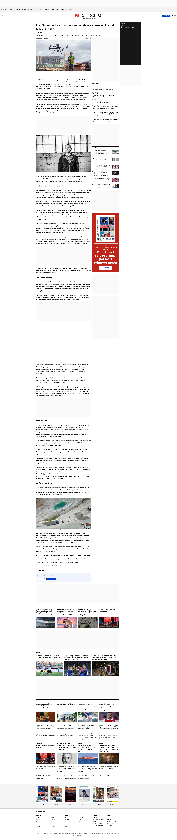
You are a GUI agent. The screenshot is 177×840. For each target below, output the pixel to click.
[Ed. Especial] (84, 802)
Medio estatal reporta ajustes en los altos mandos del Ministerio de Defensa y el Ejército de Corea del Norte (105, 114)
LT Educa (70, 9)
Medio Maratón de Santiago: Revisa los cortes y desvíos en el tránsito (102, 179)
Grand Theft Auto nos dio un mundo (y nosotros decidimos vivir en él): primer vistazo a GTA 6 (66, 612)
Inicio (2, 9)
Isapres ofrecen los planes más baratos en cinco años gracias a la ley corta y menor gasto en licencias (66, 726)
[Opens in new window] (70, 802)
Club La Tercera (54, 9)
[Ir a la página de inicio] (88, 16)
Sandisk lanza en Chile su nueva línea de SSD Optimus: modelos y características (45, 777)
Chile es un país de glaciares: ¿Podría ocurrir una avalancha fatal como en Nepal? (87, 612)
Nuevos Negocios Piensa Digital (55, 565)
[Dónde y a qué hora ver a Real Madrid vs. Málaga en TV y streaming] (115, 167)
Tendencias (81, 702)
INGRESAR (173, 15)
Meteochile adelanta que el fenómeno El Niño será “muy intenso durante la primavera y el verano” (45, 612)
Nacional (12, 9)
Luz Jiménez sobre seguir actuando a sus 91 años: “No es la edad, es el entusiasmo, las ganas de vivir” (109, 748)
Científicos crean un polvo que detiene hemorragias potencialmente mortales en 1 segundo (88, 726)
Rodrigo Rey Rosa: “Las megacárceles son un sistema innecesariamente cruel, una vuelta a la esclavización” (66, 777)
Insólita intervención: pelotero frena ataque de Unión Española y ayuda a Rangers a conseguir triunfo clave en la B (108, 736)
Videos (41, 9)
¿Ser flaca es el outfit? (105, 775)
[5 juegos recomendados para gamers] (109, 622)
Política (7, 9)
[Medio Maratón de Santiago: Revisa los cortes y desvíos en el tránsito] (115, 180)
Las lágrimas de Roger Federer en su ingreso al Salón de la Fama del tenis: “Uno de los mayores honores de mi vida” (109, 727)
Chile (37, 702)
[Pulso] (56, 802)
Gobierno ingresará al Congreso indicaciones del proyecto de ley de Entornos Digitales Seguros (105, 120)
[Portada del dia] (105, 241)
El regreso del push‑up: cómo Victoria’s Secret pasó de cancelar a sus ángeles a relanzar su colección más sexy (87, 736)
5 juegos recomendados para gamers (107, 610)
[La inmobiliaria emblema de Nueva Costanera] (67, 717)
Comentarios (46, 75)
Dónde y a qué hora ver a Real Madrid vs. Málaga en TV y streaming (102, 166)
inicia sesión (42, 579)
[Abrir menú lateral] (2, 16)
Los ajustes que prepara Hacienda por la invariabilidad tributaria (66, 734)
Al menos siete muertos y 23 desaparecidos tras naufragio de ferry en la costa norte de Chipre (105, 89)
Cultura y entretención (63, 743)
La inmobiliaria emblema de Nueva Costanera (66, 705)
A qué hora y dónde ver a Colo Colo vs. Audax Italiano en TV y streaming (49, 656)
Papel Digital (63, 9)
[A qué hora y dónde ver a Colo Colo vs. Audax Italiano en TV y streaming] (49, 668)
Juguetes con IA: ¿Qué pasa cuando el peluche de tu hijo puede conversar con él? (108, 768)
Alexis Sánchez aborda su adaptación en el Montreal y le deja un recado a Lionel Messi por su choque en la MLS (102, 186)
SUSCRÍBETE (106, 268)
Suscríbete (52, 579)
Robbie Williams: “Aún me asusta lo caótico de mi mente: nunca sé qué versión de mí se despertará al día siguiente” (66, 769)
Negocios (18, 9)
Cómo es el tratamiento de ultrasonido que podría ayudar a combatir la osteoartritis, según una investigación (102, 153)
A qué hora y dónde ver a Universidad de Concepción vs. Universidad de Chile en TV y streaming (77, 657)
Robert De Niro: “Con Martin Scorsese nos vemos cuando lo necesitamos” (66, 747)
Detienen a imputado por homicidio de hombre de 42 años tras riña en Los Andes (106, 102)
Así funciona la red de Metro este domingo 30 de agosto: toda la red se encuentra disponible (105, 657)
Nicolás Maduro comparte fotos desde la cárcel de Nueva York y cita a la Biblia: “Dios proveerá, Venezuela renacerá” (105, 95)
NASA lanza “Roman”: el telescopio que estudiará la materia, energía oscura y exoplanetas (105, 107)
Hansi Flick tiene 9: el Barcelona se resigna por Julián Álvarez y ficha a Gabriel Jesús (107, 707)
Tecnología (23, 9)
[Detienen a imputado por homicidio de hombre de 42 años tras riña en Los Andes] (45, 717)
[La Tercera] (42, 802)
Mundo (36, 9)
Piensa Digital (40, 22)
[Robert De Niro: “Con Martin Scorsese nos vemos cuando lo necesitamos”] (67, 758)
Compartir (39, 75)
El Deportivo (30, 9)
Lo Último (47, 9)
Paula (101, 743)
